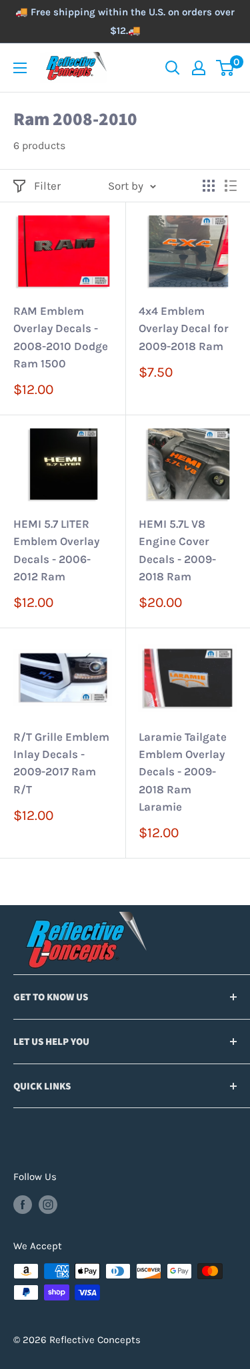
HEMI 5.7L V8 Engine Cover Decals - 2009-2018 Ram (177, 550)
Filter (47, 185)
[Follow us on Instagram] (48, 1203)
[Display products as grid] (209, 186)
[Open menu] (20, 68)
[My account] (198, 68)
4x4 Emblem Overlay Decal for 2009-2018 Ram (184, 328)
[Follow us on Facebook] (22, 1203)
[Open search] (172, 68)
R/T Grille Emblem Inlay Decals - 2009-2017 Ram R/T (61, 763)
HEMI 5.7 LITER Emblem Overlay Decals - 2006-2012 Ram (56, 550)
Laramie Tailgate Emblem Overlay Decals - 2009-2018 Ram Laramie (183, 771)
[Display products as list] (231, 186)
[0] (225, 68)
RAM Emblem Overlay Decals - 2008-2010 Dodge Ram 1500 (60, 337)
